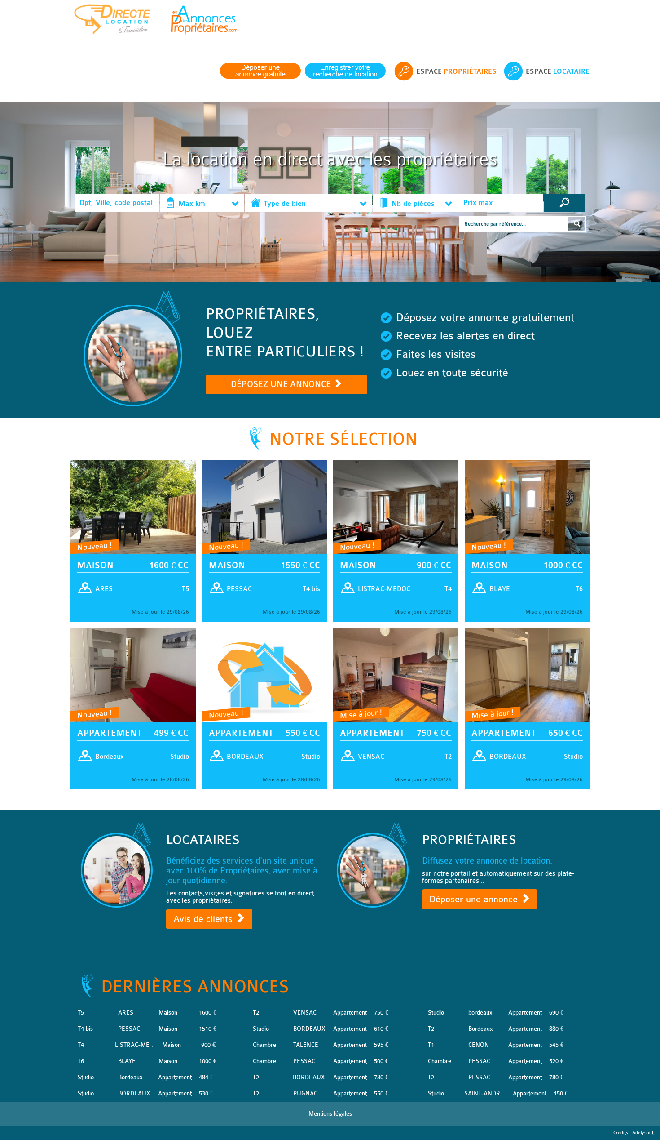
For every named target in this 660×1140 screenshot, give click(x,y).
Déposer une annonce (474, 899)
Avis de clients (204, 919)
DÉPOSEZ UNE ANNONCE (282, 384)
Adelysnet (642, 1133)
